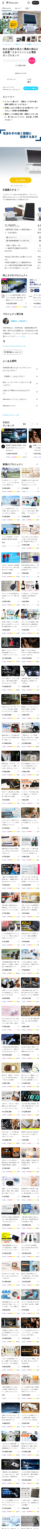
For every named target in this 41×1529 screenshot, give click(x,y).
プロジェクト (6, 8)
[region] (20, 290)
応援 (27, 8)
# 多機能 (28, 44)
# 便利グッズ (18, 44)
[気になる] (26, 303)
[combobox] (28, 424)
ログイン (35, 3)
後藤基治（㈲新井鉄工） (19, 321)
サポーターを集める (31, 88)
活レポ (18, 8)
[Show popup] (28, 2)
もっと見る (20, 180)
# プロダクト (7, 44)
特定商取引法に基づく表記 (11, 415)
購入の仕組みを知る (17, 185)
